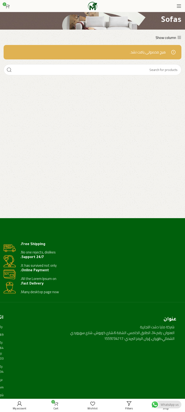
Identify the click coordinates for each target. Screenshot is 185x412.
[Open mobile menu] (179, 6)
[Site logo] (92, 5)
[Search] (9, 69)
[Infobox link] (92, 248)
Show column (166, 38)
